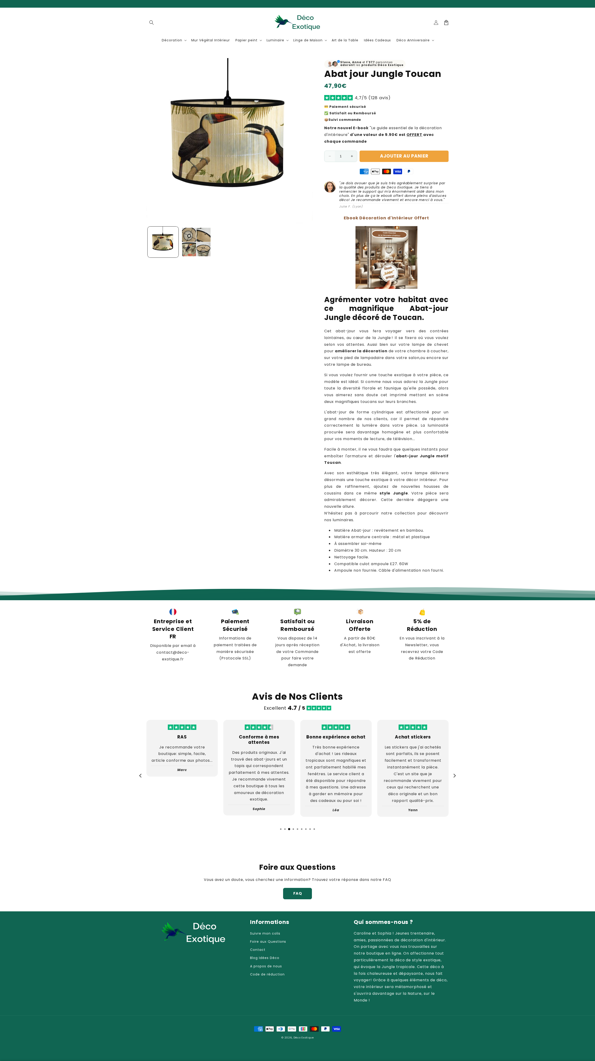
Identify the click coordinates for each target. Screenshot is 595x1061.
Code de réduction (267, 974)
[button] (151, 22)
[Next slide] (454, 775)
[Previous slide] (140, 775)
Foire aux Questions (268, 941)
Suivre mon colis (265, 933)
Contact (257, 949)
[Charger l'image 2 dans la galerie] (196, 242)
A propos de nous (266, 966)
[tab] (281, 829)
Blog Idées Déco (264, 958)
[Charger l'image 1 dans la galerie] (163, 242)
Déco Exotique (304, 1037)
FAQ (297, 893)
